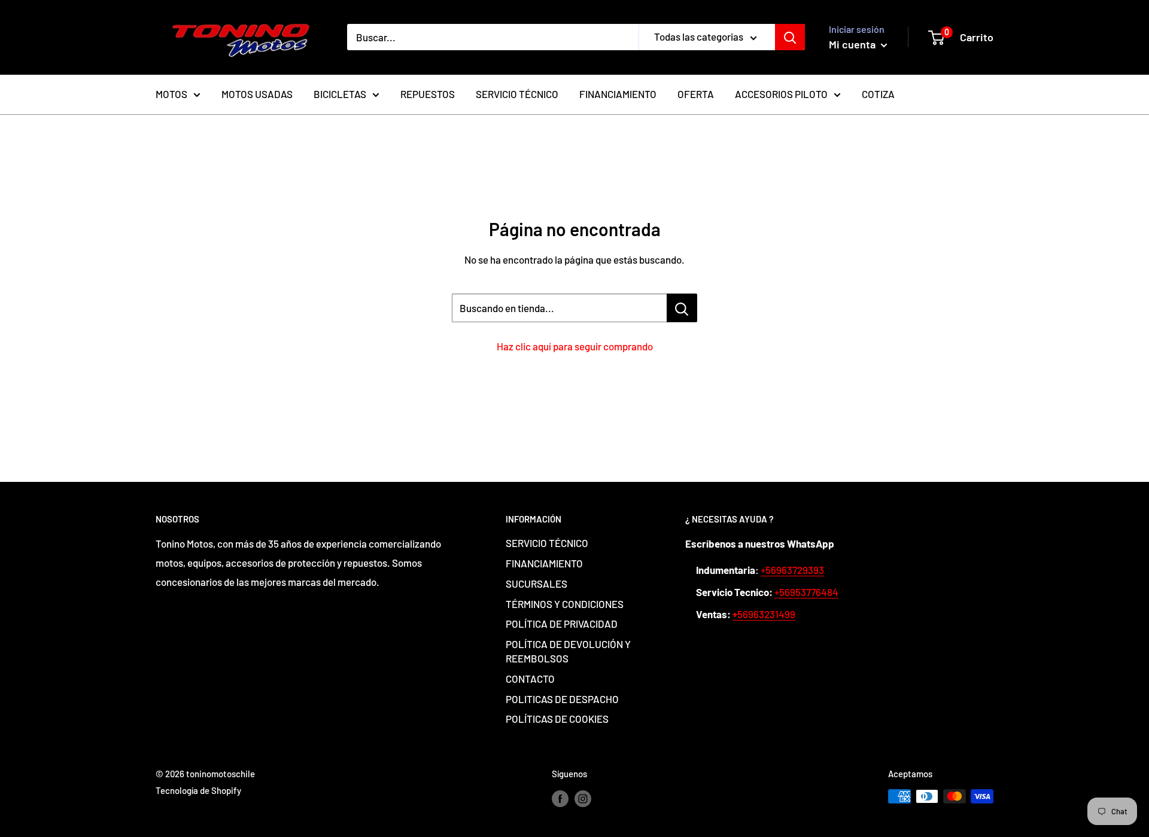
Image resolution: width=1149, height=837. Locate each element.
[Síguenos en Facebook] (560, 798)
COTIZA (878, 94)
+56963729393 (792, 570)
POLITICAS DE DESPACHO (562, 699)
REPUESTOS (427, 94)
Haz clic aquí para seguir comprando (575, 346)
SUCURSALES (536, 583)
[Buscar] (790, 37)
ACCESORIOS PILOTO (781, 94)
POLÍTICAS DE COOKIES (557, 719)
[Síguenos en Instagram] (582, 798)
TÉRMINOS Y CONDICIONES (565, 604)
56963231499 (763, 614)
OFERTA (695, 94)
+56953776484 (806, 592)
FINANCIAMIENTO (617, 94)
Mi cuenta (853, 44)
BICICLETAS (340, 94)
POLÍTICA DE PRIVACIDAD (562, 624)
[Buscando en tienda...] (682, 308)
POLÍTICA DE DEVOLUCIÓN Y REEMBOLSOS (568, 651)
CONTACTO (530, 679)
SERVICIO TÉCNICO (517, 94)
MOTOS (171, 94)
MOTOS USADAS (257, 94)
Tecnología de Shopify (198, 790)
